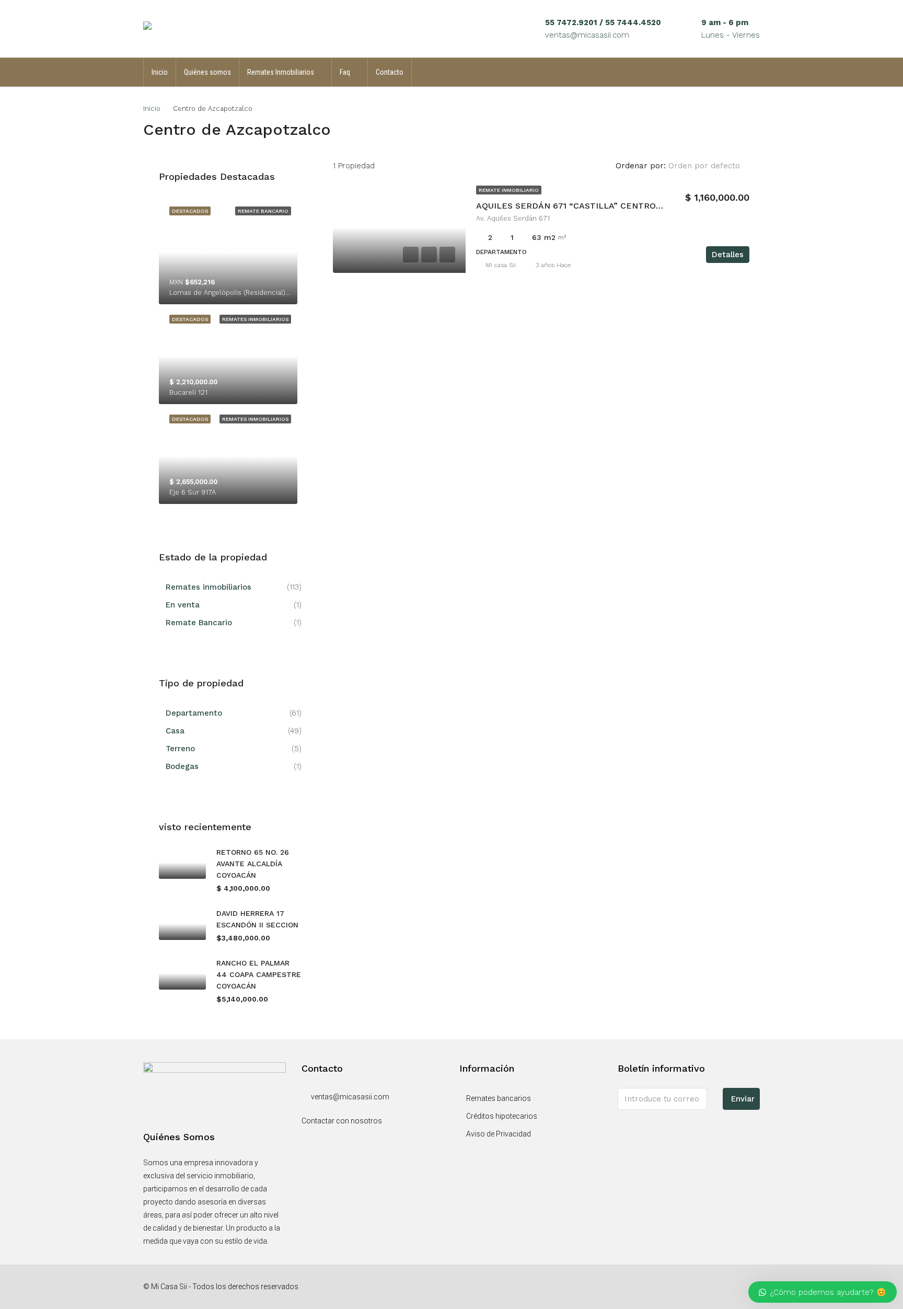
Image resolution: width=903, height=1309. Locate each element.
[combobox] (713, 166)
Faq (345, 72)
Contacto (389, 72)
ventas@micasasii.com (587, 35)
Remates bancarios (498, 1098)
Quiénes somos (207, 72)
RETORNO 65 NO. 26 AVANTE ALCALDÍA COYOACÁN (252, 863)
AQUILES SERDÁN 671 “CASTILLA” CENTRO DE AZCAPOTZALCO (609, 206)
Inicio (160, 72)
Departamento (194, 713)
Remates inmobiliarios (208, 587)
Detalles (728, 254)
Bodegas (182, 766)
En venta (183, 605)
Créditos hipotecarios (501, 1116)
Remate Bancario (199, 622)
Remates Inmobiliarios (280, 72)
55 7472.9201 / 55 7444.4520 (603, 22)
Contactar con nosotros (342, 1121)
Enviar (743, 1099)
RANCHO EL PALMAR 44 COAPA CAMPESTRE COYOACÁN (258, 974)
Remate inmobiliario (509, 190)
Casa (175, 731)
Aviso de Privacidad (498, 1134)
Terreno (180, 748)
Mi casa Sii (500, 265)
